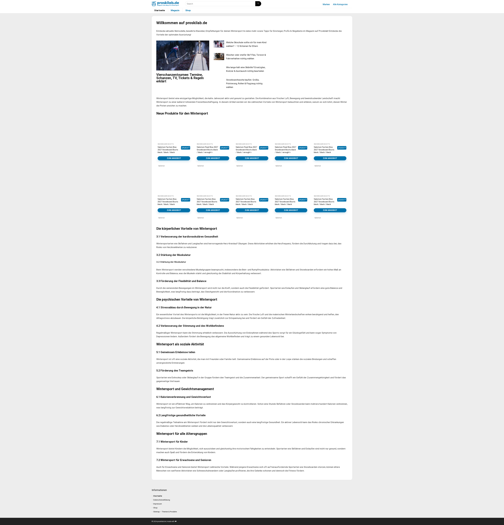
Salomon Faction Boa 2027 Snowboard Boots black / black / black (168, 150)
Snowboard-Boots (166, 144)
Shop (188, 10)
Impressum (157, 504)
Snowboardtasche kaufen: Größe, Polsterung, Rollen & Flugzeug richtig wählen (244, 83)
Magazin (175, 10)
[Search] (258, 3)
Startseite (159, 10)
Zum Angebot (174, 158)
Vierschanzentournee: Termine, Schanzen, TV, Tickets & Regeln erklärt (180, 78)
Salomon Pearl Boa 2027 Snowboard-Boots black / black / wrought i (207, 150)
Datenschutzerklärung (161, 500)
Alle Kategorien (340, 4)
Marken (326, 4)
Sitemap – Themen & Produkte (165, 512)
